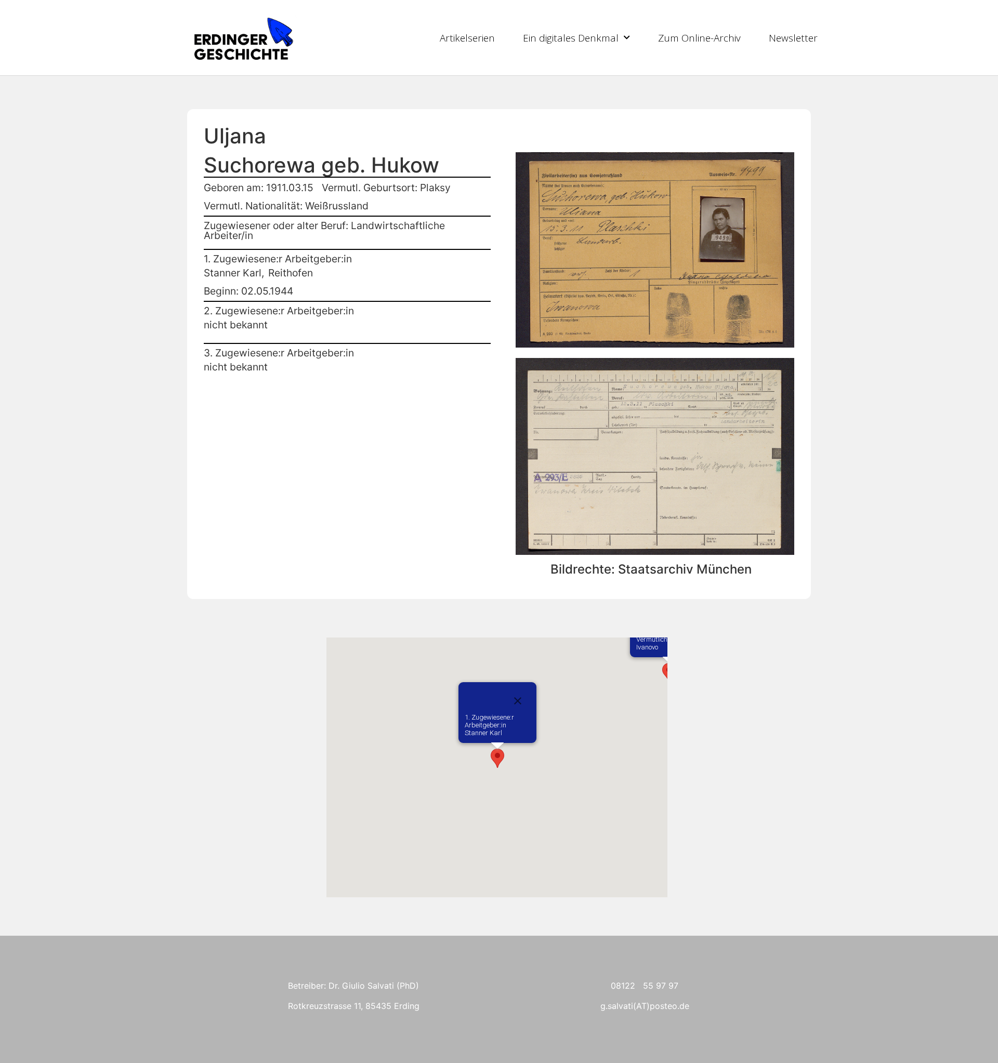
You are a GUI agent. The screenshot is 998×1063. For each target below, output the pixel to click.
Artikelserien (467, 38)
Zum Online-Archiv (699, 38)
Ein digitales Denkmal (571, 38)
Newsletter (793, 38)
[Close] (517, 700)
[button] (497, 758)
